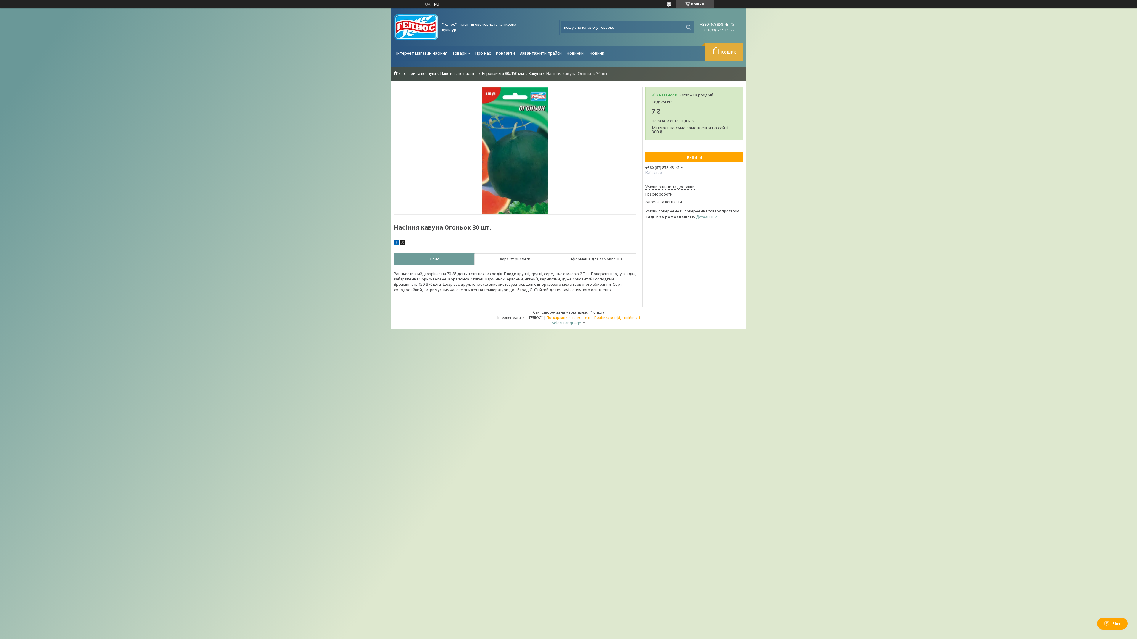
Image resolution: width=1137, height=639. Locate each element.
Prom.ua (597, 312)
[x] (402, 243)
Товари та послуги (419, 73)
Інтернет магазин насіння (421, 53)
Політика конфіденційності (617, 317)
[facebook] (396, 243)
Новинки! (575, 53)
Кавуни (535, 73)
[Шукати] (688, 27)
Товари (459, 53)
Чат (1116, 623)
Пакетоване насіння (459, 73)
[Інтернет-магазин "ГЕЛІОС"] (416, 27)
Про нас (483, 53)
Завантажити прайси (541, 53)
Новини (596, 53)
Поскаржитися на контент (568, 317)
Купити (694, 157)
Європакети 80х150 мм (503, 73)
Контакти (505, 53)
